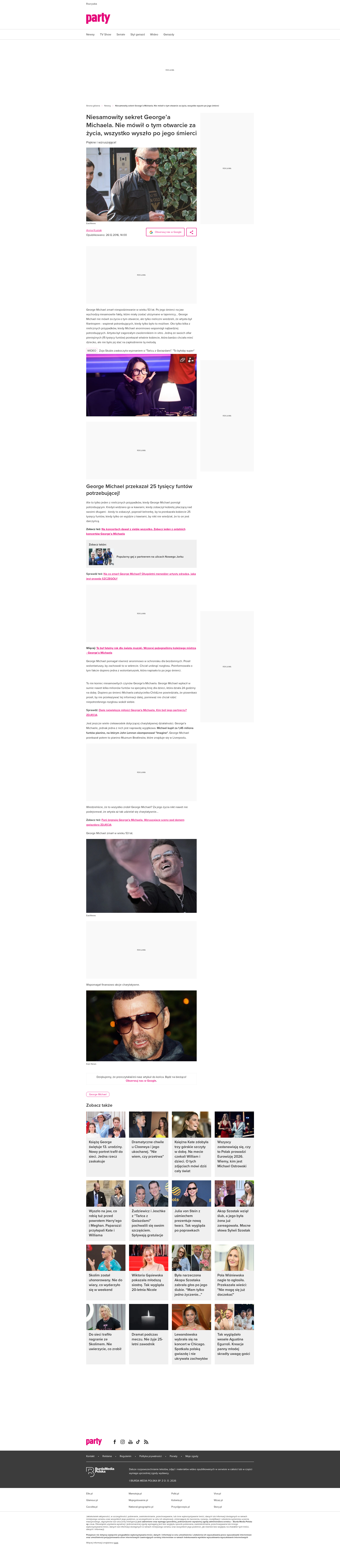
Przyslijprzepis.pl (180, 1507)
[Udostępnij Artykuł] (191, 232)
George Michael (98, 1094)
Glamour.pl (92, 1500)
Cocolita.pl (91, 1507)
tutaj (116, 1542)
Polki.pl (175, 1493)
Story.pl (218, 1507)
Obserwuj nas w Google (168, 232)
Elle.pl (89, 1493)
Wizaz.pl (218, 1500)
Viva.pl (217, 1493)
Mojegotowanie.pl (138, 1500)
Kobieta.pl (176, 1500)
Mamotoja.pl (135, 1493)
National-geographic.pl (141, 1507)
